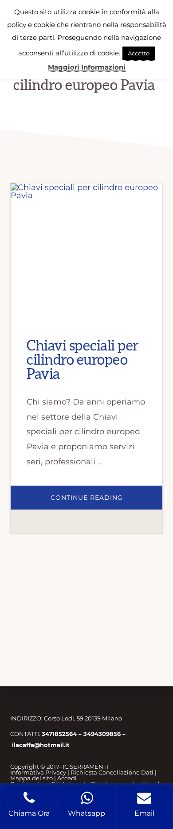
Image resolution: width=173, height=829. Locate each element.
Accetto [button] (138, 53)
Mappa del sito (31, 778)
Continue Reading (106, 501)
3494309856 (102, 733)
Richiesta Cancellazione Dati (112, 772)
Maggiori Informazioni (87, 67)
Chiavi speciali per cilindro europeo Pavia (83, 360)
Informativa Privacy (38, 772)
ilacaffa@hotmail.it (41, 744)
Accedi (67, 778)
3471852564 (59, 733)
